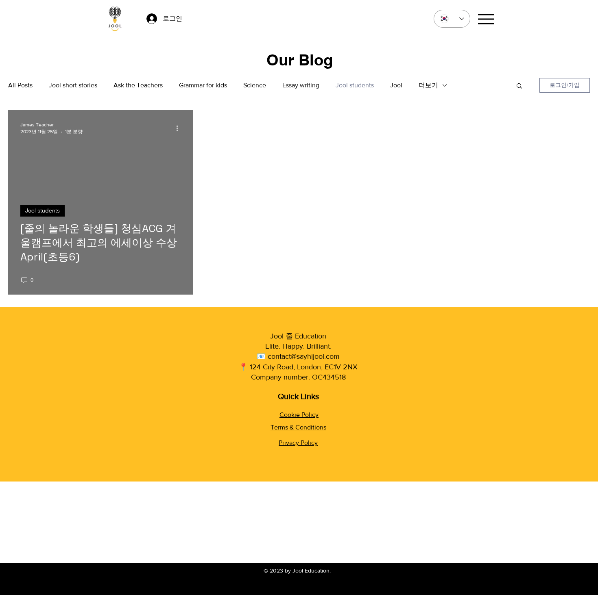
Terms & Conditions (298, 427)
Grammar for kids (203, 85)
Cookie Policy (299, 414)
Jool (396, 85)
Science (254, 85)
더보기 (428, 85)
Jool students (355, 85)
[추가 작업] (180, 128)
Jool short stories (73, 85)
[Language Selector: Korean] (452, 19)
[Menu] (486, 19)
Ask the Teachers (138, 85)
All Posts (20, 85)
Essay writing (300, 85)
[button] (519, 86)
